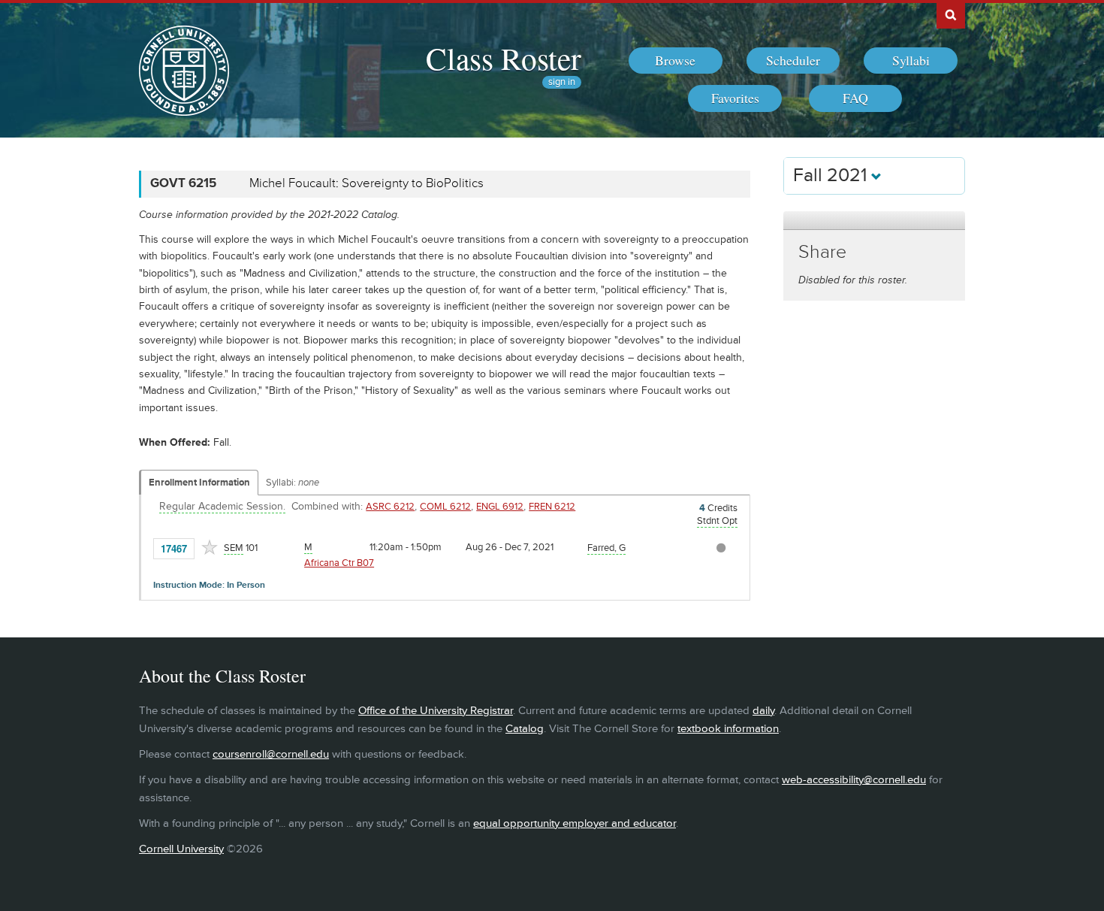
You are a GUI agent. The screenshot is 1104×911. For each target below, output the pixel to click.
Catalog (524, 729)
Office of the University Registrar (435, 711)
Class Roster (503, 58)
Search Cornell (951, 14)
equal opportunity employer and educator (574, 823)
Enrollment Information (199, 483)
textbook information (728, 729)
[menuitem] (675, 60)
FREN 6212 (552, 507)
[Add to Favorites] (209, 547)
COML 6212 (445, 507)
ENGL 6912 (499, 507)
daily (763, 711)
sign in (561, 82)
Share (822, 252)
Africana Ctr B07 (339, 563)
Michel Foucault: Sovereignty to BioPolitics (366, 183)
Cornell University (181, 849)
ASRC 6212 (390, 507)
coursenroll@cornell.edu (271, 754)
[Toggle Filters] (874, 220)
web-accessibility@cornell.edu (854, 780)
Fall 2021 (832, 175)
